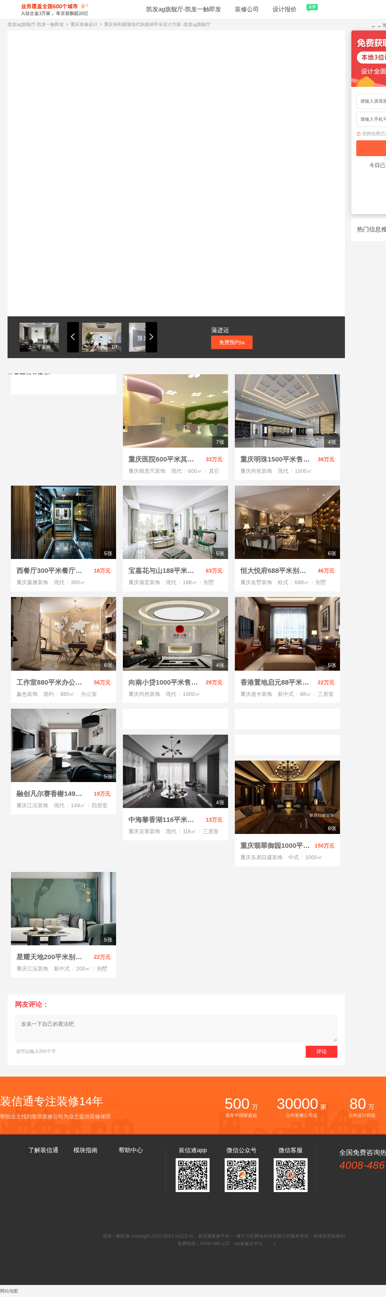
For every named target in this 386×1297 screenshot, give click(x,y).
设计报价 (292, 8)
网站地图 (9, 1291)
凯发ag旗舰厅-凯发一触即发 (183, 9)
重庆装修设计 (84, 24)
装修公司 (247, 9)
